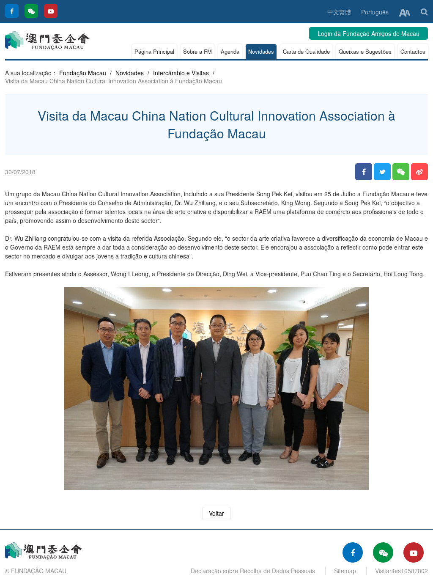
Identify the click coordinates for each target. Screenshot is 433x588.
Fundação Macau (82, 73)
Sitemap (345, 570)
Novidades (261, 51)
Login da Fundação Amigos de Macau (368, 33)
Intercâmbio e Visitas (181, 73)
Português (375, 12)
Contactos (412, 51)
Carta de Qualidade (306, 51)
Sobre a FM (197, 51)
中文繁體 (339, 12)
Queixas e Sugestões (365, 51)
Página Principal (154, 51)
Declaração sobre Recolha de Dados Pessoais (253, 570)
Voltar (216, 513)
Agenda (230, 51)
